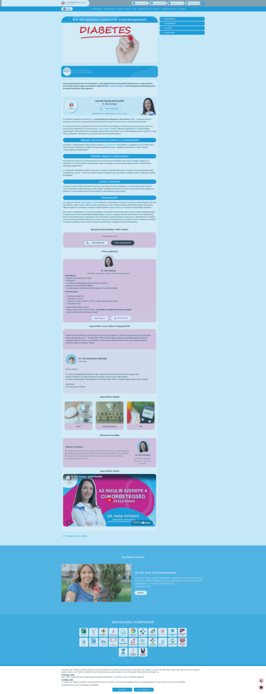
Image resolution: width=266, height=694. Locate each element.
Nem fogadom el (144, 689)
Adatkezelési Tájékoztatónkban (138, 672)
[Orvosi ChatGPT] (261, 687)
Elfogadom (122, 689)
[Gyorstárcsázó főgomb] (261, 680)
